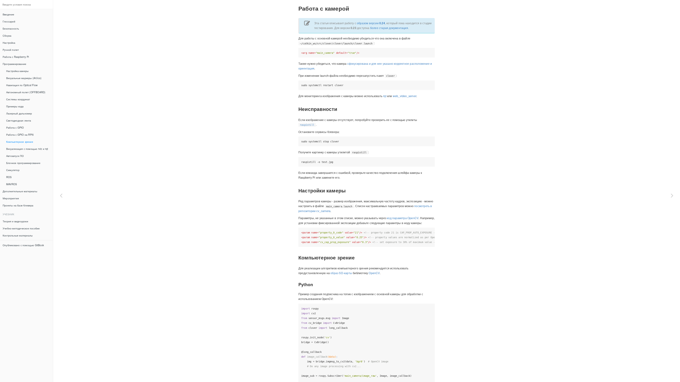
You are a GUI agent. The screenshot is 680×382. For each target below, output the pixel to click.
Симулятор (12, 170)
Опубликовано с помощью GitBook (23, 245)
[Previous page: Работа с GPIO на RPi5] (61, 195)
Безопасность (11, 28)
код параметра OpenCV (402, 218)
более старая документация (389, 28)
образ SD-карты (341, 273)
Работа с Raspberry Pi (16, 57)
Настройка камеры (17, 71)
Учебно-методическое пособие (21, 228)
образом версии (371, 23)
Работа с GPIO (15, 127)
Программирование (14, 64)
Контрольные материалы (18, 235)
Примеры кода (15, 106)
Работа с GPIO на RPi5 (20, 134)
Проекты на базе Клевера (18, 205)
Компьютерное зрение (19, 141)
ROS (9, 177)
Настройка (9, 42)
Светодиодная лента (18, 120)
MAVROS (11, 184)
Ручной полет (11, 49)
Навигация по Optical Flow (22, 85)
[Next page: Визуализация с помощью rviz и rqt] (672, 195)
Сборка (7, 35)
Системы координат (18, 99)
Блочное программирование (23, 163)
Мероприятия (11, 198)
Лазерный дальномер (19, 113)
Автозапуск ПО (15, 156)
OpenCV (374, 273)
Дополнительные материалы (20, 191)
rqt (384, 96)
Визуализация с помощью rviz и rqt (27, 149)
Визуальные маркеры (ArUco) (23, 78)
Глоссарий (9, 21)
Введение (8, 14)
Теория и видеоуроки (15, 221)
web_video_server (404, 96)
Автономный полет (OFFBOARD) (25, 92)
